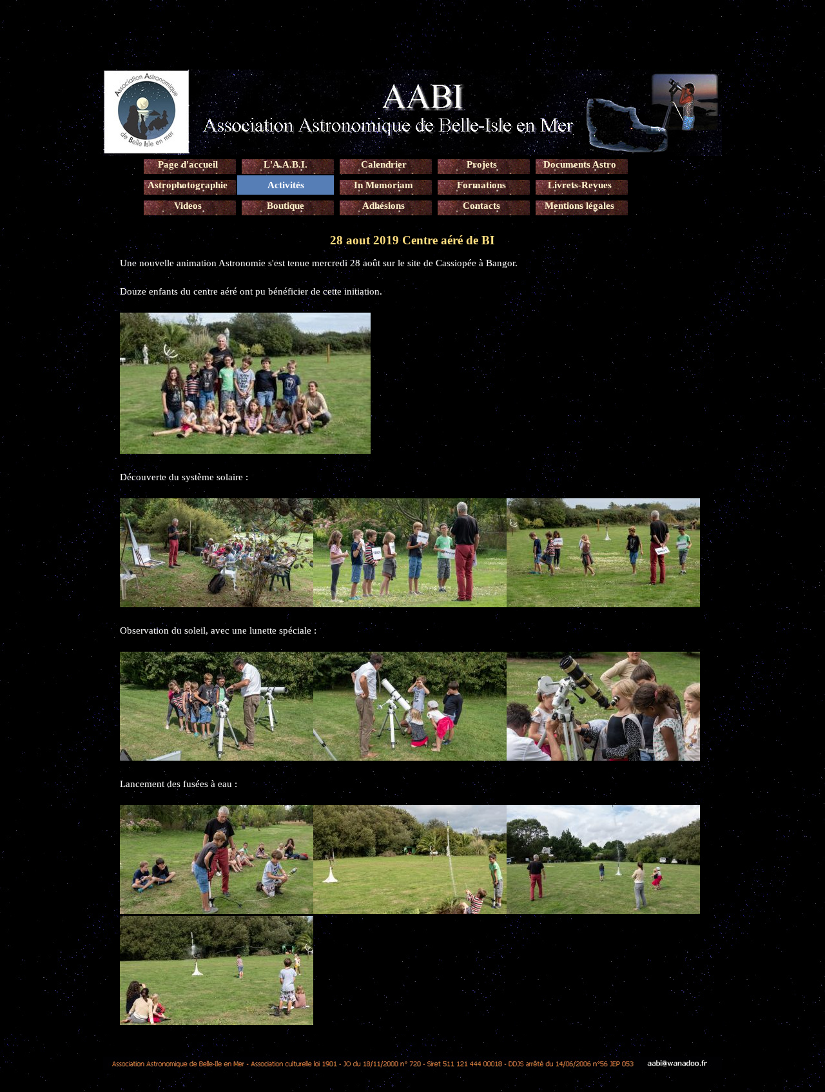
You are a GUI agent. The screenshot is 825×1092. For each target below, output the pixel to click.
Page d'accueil (188, 164)
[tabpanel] (412, 641)
